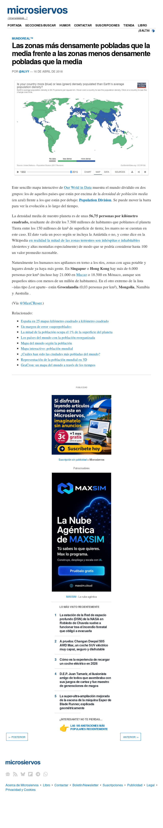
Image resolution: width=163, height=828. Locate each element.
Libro (142, 25)
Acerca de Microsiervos (22, 785)
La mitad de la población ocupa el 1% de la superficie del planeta (67, 332)
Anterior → (131, 736)
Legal (151, 785)
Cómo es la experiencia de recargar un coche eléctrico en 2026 (85, 661)
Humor (64, 25)
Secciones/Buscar (40, 25)
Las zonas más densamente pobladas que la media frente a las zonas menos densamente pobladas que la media (81, 53)
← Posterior (17, 736)
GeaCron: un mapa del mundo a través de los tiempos (58, 365)
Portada (14, 25)
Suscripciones (107, 25)
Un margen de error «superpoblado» (46, 326)
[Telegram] (38, 773)
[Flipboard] (30, 773)
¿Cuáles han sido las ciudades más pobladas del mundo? (60, 354)
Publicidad (134, 785)
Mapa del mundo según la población (46, 343)
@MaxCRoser (31, 302)
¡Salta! (144, 30)
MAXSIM (71, 596)
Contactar (83, 25)
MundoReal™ (22, 38)
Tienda (128, 25)
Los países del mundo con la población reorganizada (58, 337)
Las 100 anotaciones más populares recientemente (89, 727)
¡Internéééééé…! (17, 18)
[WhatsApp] (45, 773)
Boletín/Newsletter (85, 785)
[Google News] (8, 773)
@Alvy (24, 71)
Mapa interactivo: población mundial (47, 348)
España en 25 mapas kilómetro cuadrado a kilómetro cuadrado (65, 321)
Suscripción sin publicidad (73, 459)
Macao (81, 274)
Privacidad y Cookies (21, 789)
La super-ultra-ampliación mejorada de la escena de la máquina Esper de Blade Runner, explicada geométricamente (85, 702)
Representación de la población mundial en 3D (54, 359)
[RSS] (15, 773)
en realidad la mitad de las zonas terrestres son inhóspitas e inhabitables (84, 240)
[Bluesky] (23, 773)
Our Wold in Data (78, 187)
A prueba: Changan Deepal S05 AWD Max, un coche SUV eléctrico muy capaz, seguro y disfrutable (84, 645)
